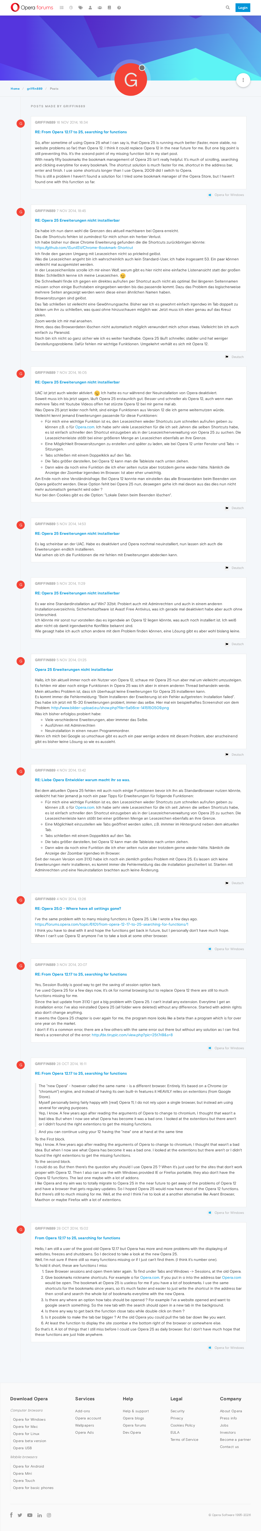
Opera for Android (28, 1466)
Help (128, 1398)
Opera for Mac (25, 1427)
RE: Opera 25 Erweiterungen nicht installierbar (77, 220)
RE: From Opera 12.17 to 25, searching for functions (81, 132)
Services (85, 1398)
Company (230, 1398)
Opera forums (134, 1425)
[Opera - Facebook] (11, 1515)
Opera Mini (22, 1473)
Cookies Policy (183, 1425)
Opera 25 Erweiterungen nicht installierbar (74, 669)
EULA (175, 1432)
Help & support (136, 1411)
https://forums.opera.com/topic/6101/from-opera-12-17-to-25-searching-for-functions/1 (111, 924)
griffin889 (45, 122)
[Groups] (100, 7)
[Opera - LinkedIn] (39, 1515)
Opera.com (84, 427)
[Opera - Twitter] (20, 1515)
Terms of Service (185, 1439)
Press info (228, 1418)
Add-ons (82, 1411)
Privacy (177, 1418)
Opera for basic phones (33, 1488)
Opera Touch (24, 1481)
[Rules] (109, 7)
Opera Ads (84, 1432)
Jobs (224, 1425)
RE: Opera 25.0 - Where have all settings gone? (78, 908)
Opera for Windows (29, 1419)
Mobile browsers (23, 1457)
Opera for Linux (26, 1434)
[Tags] (81, 7)
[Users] (90, 7)
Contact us (229, 1447)
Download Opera (29, 1398)
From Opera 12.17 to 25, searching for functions (77, 1238)
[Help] (119, 7)
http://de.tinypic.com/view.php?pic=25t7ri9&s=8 (132, 1035)
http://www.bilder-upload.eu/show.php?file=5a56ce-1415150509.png (110, 707)
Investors (228, 1432)
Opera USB (22, 1448)
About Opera (231, 1411)
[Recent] (71, 7)
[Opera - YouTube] (30, 1515)
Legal (177, 1398)
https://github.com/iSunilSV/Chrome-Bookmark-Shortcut (84, 247)
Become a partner (235, 1439)
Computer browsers (26, 1410)
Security (178, 1411)
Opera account (88, 1418)
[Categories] (62, 7)
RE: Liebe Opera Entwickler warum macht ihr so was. (82, 780)
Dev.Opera (132, 1432)
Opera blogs (133, 1418)
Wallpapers (84, 1425)
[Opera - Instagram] (49, 1515)
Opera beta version (29, 1441)
